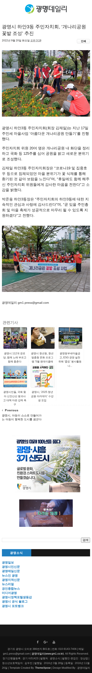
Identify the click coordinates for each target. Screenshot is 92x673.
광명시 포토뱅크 (13, 606)
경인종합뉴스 (11, 588)
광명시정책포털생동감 (17, 597)
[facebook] (38, 642)
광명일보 (8, 562)
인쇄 (83, 41)
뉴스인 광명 (10, 575)
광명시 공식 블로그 (15, 601)
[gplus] (45, 642)
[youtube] (54, 642)
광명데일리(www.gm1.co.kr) (48, 653)
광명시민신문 (11, 566)
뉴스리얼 (8, 584)
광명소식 (16, 553)
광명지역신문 (11, 579)
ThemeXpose (43, 667)
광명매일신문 (11, 571)
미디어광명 (9, 593)
